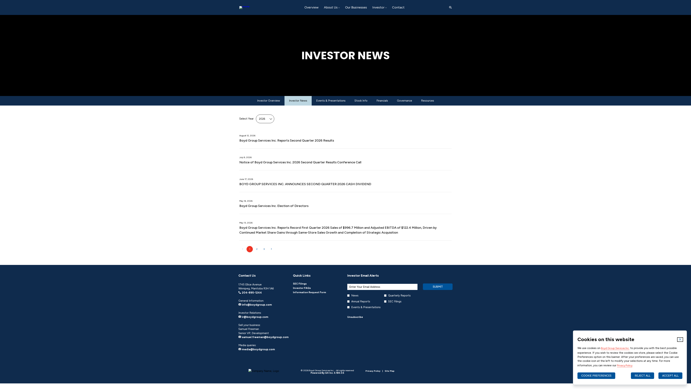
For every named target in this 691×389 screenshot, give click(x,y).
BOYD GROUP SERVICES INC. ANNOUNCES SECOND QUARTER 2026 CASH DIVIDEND (305, 184)
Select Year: (246, 118)
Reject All (642, 375)
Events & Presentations (366, 307)
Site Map (389, 371)
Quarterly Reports (399, 295)
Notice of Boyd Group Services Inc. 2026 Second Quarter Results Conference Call (300, 162)
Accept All (670, 375)
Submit (438, 286)
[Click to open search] (449, 7)
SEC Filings (304, 284)
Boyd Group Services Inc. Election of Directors (273, 206)
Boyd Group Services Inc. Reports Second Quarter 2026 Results (286, 140)
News (354, 295)
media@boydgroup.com (258, 349)
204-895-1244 (251, 292)
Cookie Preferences (596, 375)
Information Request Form (314, 292)
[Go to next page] (271, 249)
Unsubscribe (355, 317)
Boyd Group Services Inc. (615, 348)
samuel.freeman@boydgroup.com (265, 337)
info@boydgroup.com (256, 304)
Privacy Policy (624, 365)
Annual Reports (360, 301)
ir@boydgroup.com (254, 317)
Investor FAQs (306, 288)
